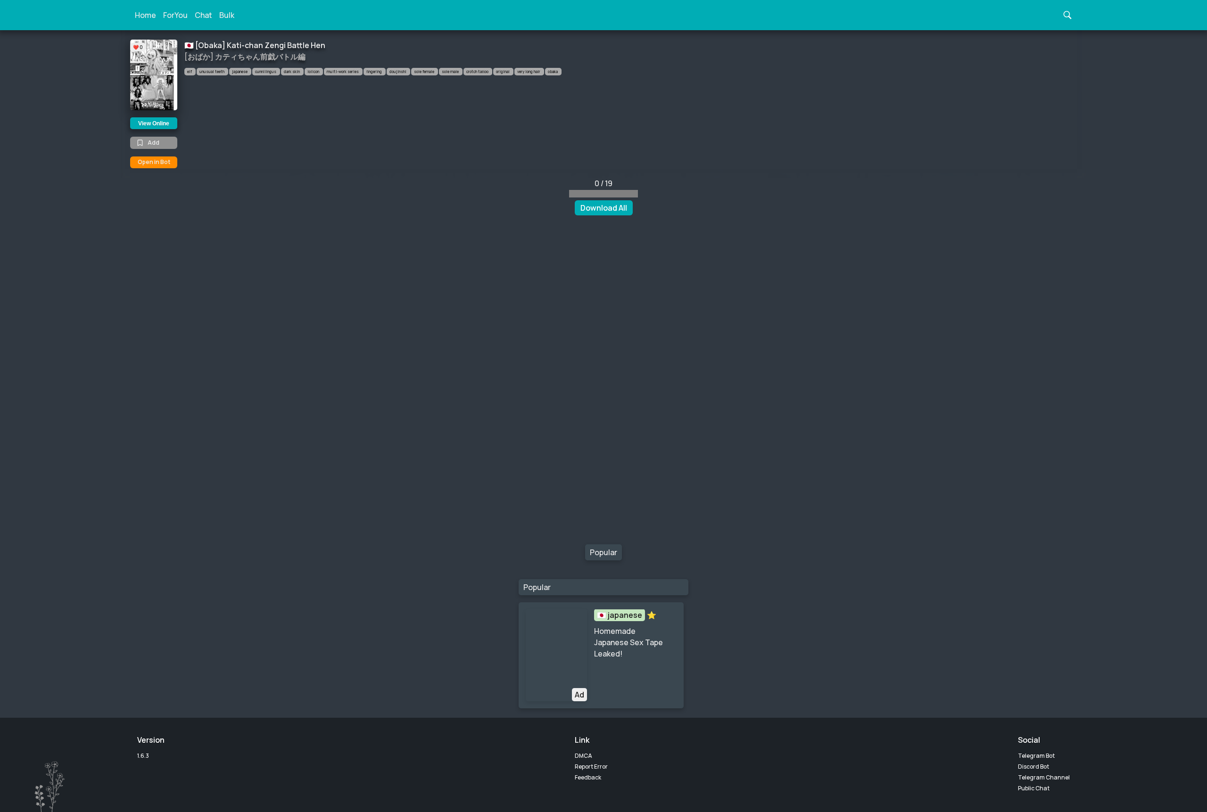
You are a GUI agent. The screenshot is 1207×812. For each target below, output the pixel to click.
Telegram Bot (1036, 756)
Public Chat (1034, 788)
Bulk (226, 15)
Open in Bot (154, 162)
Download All (603, 208)
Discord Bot (1033, 767)
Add (153, 143)
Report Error (591, 767)
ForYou (175, 15)
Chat (203, 15)
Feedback (588, 777)
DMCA (583, 756)
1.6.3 (143, 756)
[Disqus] (603, 382)
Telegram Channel (1044, 777)
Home (145, 15)
